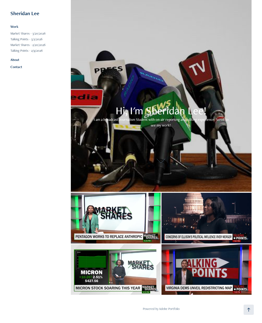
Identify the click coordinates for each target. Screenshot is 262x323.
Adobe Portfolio (169, 309)
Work (14, 26)
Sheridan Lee (24, 13)
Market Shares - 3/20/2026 (27, 33)
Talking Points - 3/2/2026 (26, 39)
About (14, 59)
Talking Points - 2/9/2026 (26, 50)
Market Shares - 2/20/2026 (27, 45)
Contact (16, 67)
